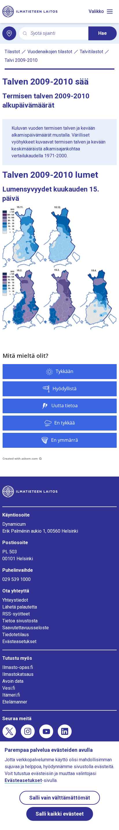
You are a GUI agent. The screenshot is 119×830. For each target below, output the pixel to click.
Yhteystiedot (15, 600)
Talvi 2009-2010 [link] (21, 60)
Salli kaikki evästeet (60, 814)
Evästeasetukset (19, 641)
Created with (20, 458)
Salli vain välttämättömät (59, 798)
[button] (60, 371)
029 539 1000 (16, 579)
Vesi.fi (8, 688)
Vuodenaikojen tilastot (49, 51)
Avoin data (12, 681)
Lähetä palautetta (19, 607)
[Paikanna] (9, 33)
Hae (102, 33)
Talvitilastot (91, 51)
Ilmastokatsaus (18, 674)
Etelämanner (14, 702)
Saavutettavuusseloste (25, 627)
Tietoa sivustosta (20, 621)
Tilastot (12, 51)
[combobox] (57, 33)
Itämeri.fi (11, 695)
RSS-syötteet (16, 614)
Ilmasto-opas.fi (17, 667)
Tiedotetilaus (15, 634)
